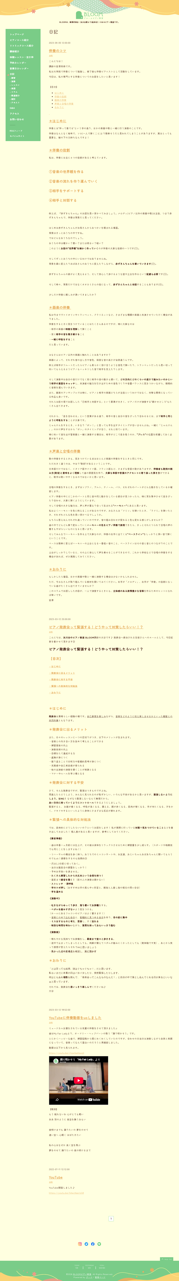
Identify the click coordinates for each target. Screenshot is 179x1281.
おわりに (59, 107)
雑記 (13, 99)
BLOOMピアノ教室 (82, 1274)
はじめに (59, 93)
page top (168, 1259)
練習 (13, 77)
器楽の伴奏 (60, 100)
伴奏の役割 (60, 96)
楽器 (13, 88)
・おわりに (55, 692)
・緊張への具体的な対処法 (63, 686)
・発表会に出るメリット (62, 673)
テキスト (15, 102)
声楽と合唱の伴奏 (64, 103)
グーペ (89, 1277)
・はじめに (55, 666)
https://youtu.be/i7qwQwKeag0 (66, 1052)
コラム (14, 91)
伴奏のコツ (57, 50)
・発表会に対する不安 (61, 679)
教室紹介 (15, 95)
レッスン (15, 84)
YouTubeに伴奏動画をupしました (75, 1017)
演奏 (13, 81)
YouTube (56, 1177)
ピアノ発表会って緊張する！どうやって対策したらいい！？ (96, 626)
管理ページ (100, 1277)
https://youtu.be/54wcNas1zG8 (66, 1192)
